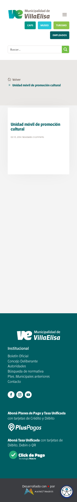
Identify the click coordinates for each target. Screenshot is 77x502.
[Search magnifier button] (65, 49)
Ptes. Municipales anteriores (29, 377)
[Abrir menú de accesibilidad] (67, 492)
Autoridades (17, 366)
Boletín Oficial (18, 356)
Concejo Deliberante (23, 362)
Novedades (27, 137)
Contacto (14, 382)
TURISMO (61, 25)
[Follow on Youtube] (28, 394)
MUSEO (44, 25)
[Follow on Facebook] (11, 394)
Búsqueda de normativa (26, 372)
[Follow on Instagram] (19, 394)
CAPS (30, 25)
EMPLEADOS (60, 35)
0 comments (38, 137)
